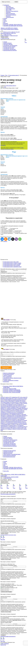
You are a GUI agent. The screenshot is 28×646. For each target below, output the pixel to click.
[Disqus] (14, 299)
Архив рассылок (10, 17)
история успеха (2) (20, 410)
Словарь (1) (10, 429)
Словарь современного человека (10, 380)
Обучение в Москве (7, 44)
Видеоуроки (6, 381)
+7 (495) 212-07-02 (5, 38)
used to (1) (20, 405)
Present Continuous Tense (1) (13, 407)
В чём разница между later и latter (11, 261)
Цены (4, 19)
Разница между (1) (13, 425)
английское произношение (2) (7, 416)
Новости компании (10, 13)
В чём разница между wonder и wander (12, 263)
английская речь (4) (5, 413)
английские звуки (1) (22, 426)
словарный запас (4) (11, 415)
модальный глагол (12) (6, 414)
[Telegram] (9, 239)
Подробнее (3, 145)
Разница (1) (3, 427)
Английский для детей (8, 47)
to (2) (3, 403)
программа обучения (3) (21, 415)
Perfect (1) (14, 424)
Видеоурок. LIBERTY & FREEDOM (11, 389)
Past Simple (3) (12, 400)
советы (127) (8, 397)
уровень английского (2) (12, 408)
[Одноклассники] (5, 239)
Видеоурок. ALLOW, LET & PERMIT (12, 391)
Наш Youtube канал (10, 8)
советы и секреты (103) (18, 427)
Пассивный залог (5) (7, 424)
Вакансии (8, 16)
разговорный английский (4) (16, 413)
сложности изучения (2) (11, 419)
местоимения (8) (10, 421)
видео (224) (20, 429)
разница (5, 241)
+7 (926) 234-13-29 (7, 34)
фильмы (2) (3, 398)
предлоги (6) (19, 424)
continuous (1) (4, 411)
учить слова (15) (23, 397)
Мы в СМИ (8, 9)
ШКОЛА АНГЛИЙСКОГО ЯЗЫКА (9, 28)
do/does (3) (18, 403)
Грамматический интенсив (9, 450)
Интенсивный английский (9, 444)
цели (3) (16, 404)
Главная (5, 41)
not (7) (16, 398)
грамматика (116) (16, 397)
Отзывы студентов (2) (10, 410)
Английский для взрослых (9, 49)
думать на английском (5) (8, 404)
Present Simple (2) (8, 399)
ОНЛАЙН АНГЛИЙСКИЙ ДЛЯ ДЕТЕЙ (12, 25)
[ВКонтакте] (2, 239)
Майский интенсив (7, 453)
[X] (12, 239)
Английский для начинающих (10, 45)
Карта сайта (6, 471)
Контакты (5, 23)
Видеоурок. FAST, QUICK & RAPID (11, 392)
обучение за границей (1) (6, 409)
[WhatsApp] (19, 239)
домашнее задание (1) (16, 414)
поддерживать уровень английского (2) (10, 418)
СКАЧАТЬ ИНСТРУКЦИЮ (6, 591)
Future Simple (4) (7, 402)
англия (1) (3, 397)
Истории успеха (7, 379)
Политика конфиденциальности (8, 494)
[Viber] (16, 239)
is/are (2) (2, 400)
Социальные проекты (11, 14)
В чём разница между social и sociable (12, 264)
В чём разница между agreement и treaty (12, 266)
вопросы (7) (3, 422)
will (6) (25, 398)
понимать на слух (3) (12, 411)
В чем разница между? (11, 85)
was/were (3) (21, 398)
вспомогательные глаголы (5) (19, 399)
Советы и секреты (7, 375)
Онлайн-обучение (7, 43)
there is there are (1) (10, 398)
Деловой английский (8, 451)
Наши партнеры (9, 7)
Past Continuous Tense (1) (18, 409)
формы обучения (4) (22, 408)
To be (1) (6, 400)
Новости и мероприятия (8, 373)
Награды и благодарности (12, 11)
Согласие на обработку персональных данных (8, 534)
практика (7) (21, 404)
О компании (6, 5)
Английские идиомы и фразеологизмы (12, 378)
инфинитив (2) (8, 403)
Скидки (5, 20)
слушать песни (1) (15, 402)
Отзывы (5, 18)
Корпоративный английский (10, 50)
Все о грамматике (7, 376)
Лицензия (8, 12)
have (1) (13, 403)
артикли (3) (8, 420)
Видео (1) (15, 429)
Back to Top (3, 644)
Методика (8, 6)
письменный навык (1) (20, 416)
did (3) (22, 403)
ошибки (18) (18, 400)
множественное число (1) (20, 421)
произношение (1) (13, 426)
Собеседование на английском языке (11, 454)
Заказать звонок (4, 36)
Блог (4, 22)
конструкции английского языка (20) (9, 405)
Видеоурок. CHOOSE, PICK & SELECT (12, 24)
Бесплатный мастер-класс (9, 456)
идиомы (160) (9, 427)
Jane (5, 86)
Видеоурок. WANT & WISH (9, 388)
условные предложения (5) (12, 422)
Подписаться (5, 367)
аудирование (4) (20, 411)
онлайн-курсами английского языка (12, 148)
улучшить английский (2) (17, 420)
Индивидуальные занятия (9, 46)
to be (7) (2, 399)
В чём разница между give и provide (11, 265)
